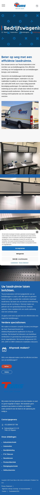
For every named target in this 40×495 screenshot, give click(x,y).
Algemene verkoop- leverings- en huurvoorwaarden (16, 488)
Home (5, 32)
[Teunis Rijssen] (20, 6)
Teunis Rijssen (13, 480)
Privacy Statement (23, 262)
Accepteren (20, 248)
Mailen (7, 372)
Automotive (7, 446)
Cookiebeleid (14, 262)
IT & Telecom (8, 454)
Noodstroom (8, 458)
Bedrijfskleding (9, 450)
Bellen (7, 366)
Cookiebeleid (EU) (14, 491)
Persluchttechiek (9, 462)
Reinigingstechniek (10, 466)
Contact (4, 491)
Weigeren (20, 254)
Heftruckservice (9, 470)
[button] (37, 232)
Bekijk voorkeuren (20, 259)
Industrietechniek (9, 442)
